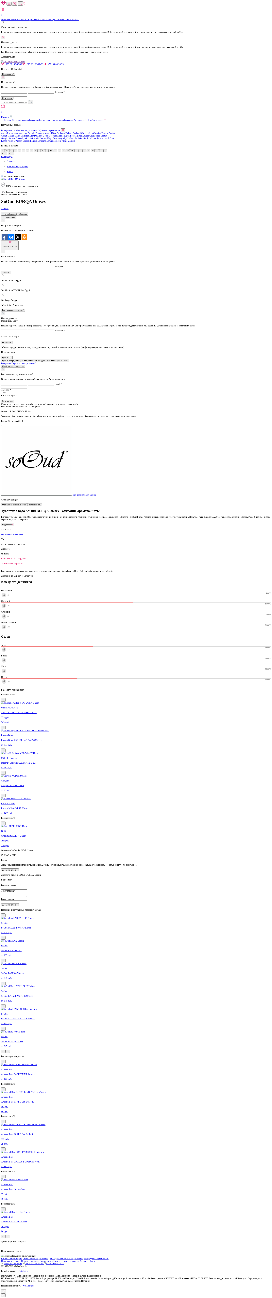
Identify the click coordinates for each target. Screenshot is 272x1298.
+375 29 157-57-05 (13, 64)
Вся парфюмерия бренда (84, 495)
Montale (71, 141)
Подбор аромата (96, 120)
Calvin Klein (87, 133)
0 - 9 (4, 154)
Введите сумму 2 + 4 (11, 885)
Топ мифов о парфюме (12, 563)
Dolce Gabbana (50, 136)
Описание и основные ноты (14, 505)
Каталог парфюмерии (11, 1258)
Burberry (61, 133)
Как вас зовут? (9, 395)
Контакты (74, 19)
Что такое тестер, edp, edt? (13, 558)
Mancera (57, 141)
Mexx (64, 141)
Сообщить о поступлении (13, 366)
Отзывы (16, 19)
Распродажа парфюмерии (96, 1258)
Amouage (22, 133)
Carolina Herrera (100, 133)
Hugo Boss (52, 138)
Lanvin (49, 141)
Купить (5, 358)
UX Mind (23, 1271)
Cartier (112, 133)
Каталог (7, 120)
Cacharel (77, 133)
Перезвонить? (8, 74)
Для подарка (44, 120)
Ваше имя (6, 879)
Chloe (17, 136)
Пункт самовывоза (60, 19)
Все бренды (6, 156)
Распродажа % (80, 120)
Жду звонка (7, 98)
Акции (41, 19)
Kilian (10, 141)
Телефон (60, 92)
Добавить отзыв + (10, 870)
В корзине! (18, 363)
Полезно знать (34, 505)
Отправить (6, 342)
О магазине (6, 19)
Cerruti (4, 136)
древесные (18, 534)
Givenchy (20, 138)
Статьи (48, 19)
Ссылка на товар (10, 336)
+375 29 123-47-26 (34, 64)
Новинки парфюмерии (62, 120)
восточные (6, 534)
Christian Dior (27, 136)
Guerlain (35, 138)
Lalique (33, 141)
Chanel (11, 136)
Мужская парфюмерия (49, 130)
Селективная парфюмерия (25, 120)
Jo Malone (91, 138)
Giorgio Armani (8, 138)
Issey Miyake (64, 138)
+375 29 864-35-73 (55, 64)
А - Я (11, 154)
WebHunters (28, 1286)
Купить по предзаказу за (35, 361)
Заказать (6, 272)
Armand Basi (50, 133)
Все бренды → (8, 130)
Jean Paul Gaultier (78, 138)
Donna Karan (63, 136)
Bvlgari (68, 133)
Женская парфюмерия (26, 130)
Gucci (28, 138)
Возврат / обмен (87, 1261)
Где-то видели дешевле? (13, 310)
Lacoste (26, 141)
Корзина (5, 114)
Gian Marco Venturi (98, 136)
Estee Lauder (83, 136)
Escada (73, 136)
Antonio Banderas (36, 133)
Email (58, 384)
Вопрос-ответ (46, 1261)
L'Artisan (18, 141)
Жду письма (7, 401)
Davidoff (38, 136)
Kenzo (4, 141)
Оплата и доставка (29, 19)
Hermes (43, 138)
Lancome (42, 141)
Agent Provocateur (9, 133)
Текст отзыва (8, 891)
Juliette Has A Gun (105, 138)
